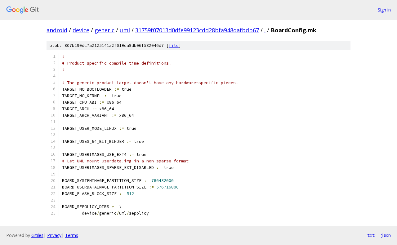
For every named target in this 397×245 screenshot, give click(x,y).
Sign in (384, 10)
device (81, 30)
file (174, 45)
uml (125, 30)
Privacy (54, 235)
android (57, 30)
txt (371, 235)
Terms (71, 235)
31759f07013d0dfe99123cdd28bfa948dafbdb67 (197, 30)
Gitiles (37, 235)
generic (104, 30)
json (386, 235)
